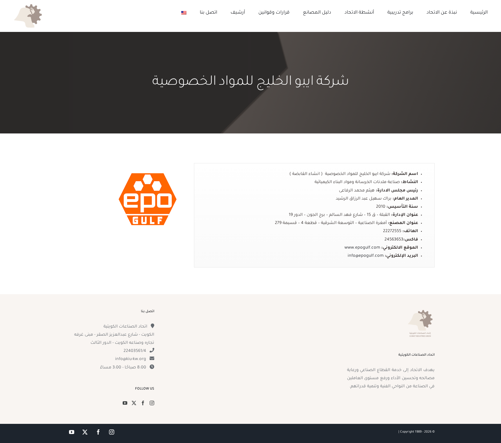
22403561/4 (135, 351)
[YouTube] (125, 403)
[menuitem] (183, 13)
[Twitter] (134, 403)
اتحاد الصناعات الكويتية (125, 327)
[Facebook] (143, 403)
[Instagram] (152, 403)
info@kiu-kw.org (130, 359)
